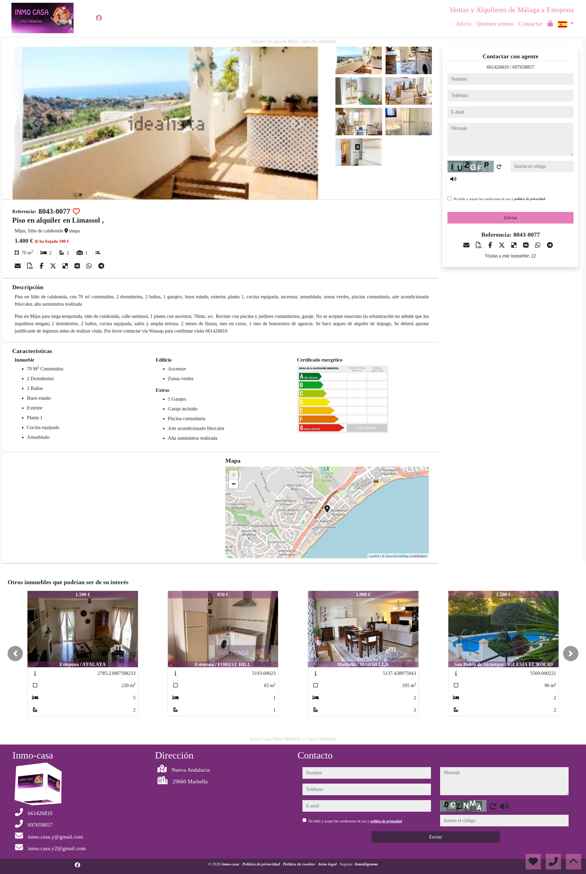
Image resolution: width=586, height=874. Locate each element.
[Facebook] (99, 18)
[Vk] (77, 266)
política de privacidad (529, 199)
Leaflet (374, 555)
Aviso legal (328, 864)
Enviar (510, 217)
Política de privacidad (261, 864)
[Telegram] (101, 266)
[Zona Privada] (550, 23)
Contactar (531, 23)
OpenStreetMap (397, 555)
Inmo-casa (231, 864)
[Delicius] (66, 266)
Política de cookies (299, 864)
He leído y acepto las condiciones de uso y (499, 199)
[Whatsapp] (89, 266)
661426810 (498, 67)
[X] (54, 266)
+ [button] (234, 475)
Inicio (464, 23)
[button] (15, 653)
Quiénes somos (495, 23)
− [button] (234, 484)
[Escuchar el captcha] (453, 179)
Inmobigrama (366, 864)
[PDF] (31, 266)
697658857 (523, 67)
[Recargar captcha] (499, 167)
